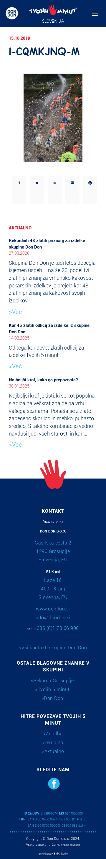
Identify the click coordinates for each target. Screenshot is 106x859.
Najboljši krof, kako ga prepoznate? (43, 380)
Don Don (53, 698)
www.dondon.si (53, 609)
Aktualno (54, 751)
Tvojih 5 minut (53, 689)
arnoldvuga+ (46, 853)
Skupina (54, 742)
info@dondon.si (53, 617)
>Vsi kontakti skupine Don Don (53, 648)
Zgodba (54, 733)
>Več (15, 311)
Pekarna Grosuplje (53, 680)
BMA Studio (61, 853)
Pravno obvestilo (70, 844)
